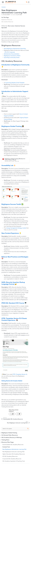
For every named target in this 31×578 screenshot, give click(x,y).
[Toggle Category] (1, 432)
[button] (26, 2)
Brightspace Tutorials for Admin (12, 55)
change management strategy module (16, 228)
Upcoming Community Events (11, 57)
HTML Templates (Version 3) (20, 374)
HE (8, 52)
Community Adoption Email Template (14, 82)
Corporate (12, 52)
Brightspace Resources (7, 19)
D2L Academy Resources (7, 21)
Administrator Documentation (11, 54)
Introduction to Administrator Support (15, 91)
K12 (6, 52)
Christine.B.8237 (6, 14)
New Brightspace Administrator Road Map (15, 48)
